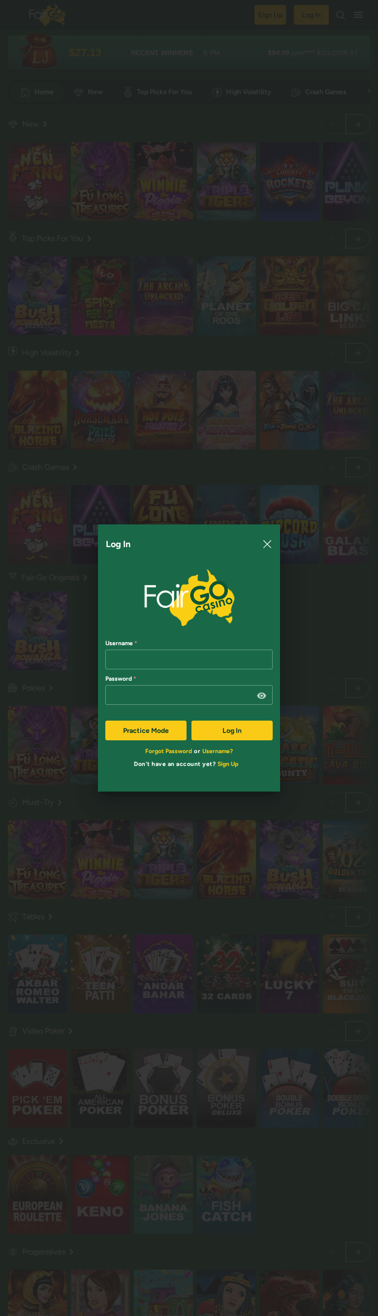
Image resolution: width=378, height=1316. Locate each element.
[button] (262, 696)
